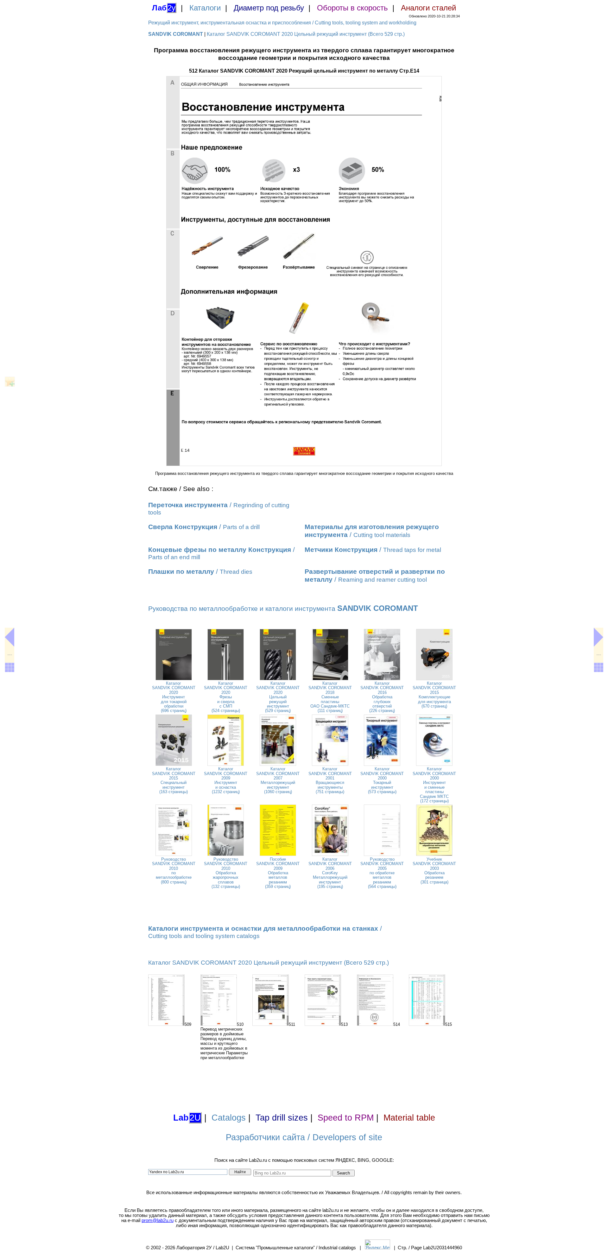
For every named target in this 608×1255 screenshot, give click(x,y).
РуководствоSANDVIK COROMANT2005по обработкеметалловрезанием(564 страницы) (382, 873)
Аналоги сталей (428, 7)
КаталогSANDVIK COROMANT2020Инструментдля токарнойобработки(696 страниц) (173, 697)
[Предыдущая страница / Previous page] (9, 637)
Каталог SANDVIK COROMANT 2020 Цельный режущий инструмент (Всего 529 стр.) (306, 34)
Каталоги (205, 7)
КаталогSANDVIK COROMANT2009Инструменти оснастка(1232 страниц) (225, 780)
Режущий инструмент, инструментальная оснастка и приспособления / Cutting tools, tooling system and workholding (282, 22)
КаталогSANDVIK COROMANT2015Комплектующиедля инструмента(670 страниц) (434, 694)
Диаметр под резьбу (269, 7)
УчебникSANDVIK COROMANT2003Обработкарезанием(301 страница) (434, 870)
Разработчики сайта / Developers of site (304, 1137)
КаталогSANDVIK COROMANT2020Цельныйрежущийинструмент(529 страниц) (278, 697)
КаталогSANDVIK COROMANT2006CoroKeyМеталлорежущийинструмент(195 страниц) (330, 873)
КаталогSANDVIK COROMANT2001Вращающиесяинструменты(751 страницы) (330, 780)
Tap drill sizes (282, 1117)
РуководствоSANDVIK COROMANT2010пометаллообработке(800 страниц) (173, 870)
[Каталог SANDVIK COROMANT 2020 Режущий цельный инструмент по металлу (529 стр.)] (9, 667)
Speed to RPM (346, 1117)
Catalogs (229, 1117)
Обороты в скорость (352, 7)
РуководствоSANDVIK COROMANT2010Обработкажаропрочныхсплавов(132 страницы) (225, 873)
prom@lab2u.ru (158, 1220)
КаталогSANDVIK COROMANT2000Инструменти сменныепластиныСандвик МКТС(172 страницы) (434, 785)
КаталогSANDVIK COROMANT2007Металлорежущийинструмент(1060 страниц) (278, 780)
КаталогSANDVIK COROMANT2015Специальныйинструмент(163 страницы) (173, 780)
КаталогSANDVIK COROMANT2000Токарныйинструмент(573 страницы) (382, 780)
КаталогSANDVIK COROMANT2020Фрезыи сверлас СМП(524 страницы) (225, 697)
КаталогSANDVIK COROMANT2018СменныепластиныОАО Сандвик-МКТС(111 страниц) (330, 697)
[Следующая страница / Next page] (598, 637)
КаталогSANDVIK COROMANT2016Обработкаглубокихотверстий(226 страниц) (382, 697)
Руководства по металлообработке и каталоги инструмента (283, 608)
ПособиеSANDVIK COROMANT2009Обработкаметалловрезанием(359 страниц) (278, 873)
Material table (409, 1117)
